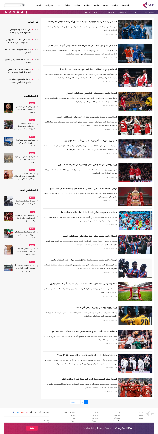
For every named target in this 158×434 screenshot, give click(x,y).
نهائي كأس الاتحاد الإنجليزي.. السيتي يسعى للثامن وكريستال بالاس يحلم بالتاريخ (83, 188)
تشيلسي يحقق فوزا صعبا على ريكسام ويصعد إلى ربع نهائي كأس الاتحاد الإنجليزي (82, 45)
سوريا (73, 421)
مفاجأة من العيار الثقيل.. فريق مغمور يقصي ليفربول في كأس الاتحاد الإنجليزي (84, 331)
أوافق (32, 428)
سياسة (115, 5)
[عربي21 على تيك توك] (10, 12)
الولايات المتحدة (124, 12)
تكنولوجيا (95, 421)
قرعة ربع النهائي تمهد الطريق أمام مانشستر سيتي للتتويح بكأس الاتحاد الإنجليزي (83, 284)
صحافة (67, 5)
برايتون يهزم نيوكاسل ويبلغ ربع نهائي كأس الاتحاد (96, 308)
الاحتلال (111, 12)
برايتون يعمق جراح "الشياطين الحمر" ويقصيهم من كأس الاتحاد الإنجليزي (87, 165)
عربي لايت (49, 5)
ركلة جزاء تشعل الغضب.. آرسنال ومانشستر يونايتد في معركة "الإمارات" (87, 355)
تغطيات (87, 5)
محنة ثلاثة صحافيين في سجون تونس (18, 61)
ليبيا (74, 418)
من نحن (46, 420)
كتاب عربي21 (116, 415)
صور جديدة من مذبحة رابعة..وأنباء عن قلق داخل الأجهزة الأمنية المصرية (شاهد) (24, 126)
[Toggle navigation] (23, 5)
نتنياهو (87, 12)
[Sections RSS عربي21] (39, 412)
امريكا (96, 12)
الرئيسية (124, 5)
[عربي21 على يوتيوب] (18, 12)
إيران (134, 12)
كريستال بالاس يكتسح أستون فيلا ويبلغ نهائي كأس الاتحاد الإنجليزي (89, 236)
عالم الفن (95, 418)
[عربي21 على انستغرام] (14, 12)
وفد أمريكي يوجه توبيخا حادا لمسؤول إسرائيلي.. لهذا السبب (25, 142)
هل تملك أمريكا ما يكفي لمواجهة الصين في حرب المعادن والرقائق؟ (20, 31)
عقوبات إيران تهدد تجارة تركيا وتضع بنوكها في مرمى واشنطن (19, 81)
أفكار (59, 5)
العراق (73, 415)
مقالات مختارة (116, 421)
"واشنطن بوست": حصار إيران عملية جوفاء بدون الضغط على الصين (18, 41)
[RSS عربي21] (6, 12)
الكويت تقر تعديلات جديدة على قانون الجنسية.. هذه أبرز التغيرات (25, 234)
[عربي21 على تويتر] (22, 12)
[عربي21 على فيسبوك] (26, 12)
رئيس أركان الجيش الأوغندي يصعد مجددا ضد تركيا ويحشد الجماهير (25, 109)
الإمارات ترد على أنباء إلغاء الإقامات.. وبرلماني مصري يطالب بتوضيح (26, 251)
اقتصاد (105, 5)
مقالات (77, 5)
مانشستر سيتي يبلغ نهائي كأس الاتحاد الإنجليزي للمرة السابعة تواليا (88, 212)
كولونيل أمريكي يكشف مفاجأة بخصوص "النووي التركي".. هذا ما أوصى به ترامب (25, 268)
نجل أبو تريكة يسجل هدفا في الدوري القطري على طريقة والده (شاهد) (25, 218)
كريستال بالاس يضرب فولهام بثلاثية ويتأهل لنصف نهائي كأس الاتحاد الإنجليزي (84, 260)
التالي (73, 402)
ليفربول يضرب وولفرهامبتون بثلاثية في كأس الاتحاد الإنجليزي (91, 93)
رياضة (96, 5)
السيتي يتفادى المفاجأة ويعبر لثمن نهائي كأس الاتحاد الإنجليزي (91, 141)
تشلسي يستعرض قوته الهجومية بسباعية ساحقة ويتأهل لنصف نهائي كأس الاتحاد (82, 22)
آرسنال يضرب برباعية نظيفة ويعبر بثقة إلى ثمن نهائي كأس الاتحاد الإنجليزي (86, 117)
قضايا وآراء (117, 418)
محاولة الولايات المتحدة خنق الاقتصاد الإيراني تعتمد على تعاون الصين (19, 71)
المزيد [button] (38, 5)
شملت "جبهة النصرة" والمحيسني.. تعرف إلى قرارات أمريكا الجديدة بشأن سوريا (24, 176)
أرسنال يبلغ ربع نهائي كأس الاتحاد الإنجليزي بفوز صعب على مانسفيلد (88, 69)
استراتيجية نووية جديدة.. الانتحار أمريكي (18, 51)
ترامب (103, 12)
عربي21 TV (94, 415)
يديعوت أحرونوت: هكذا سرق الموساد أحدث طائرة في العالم (24, 202)
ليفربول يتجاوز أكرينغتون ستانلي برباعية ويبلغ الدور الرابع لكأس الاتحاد (89, 379)
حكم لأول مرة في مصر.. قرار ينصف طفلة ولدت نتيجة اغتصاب (25, 159)
